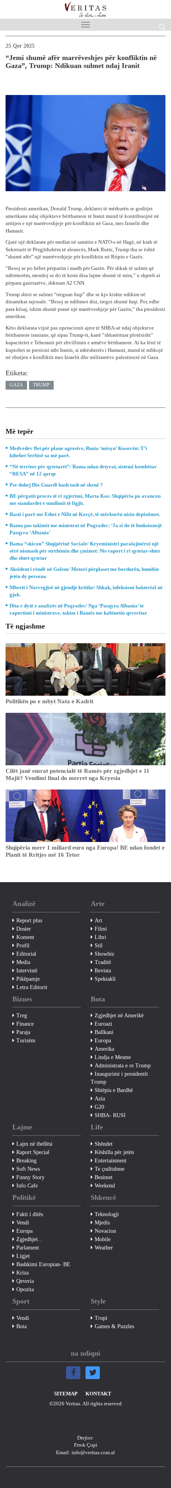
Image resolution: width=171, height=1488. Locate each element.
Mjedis (102, 1223)
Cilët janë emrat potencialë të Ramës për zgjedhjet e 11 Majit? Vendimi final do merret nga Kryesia (78, 774)
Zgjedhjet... (29, 1239)
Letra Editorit (31, 987)
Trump (41, 385)
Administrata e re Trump (123, 1066)
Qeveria (25, 1281)
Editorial (26, 954)
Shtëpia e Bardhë (114, 1090)
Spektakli (105, 979)
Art (98, 920)
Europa (103, 1041)
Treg (21, 1016)
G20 (99, 1107)
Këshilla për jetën (114, 1152)
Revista (103, 971)
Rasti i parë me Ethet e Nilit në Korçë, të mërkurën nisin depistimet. (85, 514)
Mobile (103, 1239)
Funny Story (30, 1177)
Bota (21, 1326)
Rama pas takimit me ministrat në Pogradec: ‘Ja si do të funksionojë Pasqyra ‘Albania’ (86, 528)
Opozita (25, 1289)
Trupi (101, 1318)
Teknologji (107, 1214)
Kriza (22, 1273)
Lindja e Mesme (113, 1057)
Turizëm (25, 1041)
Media (23, 962)
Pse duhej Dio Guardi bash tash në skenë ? (56, 485)
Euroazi (103, 1024)
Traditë (103, 962)
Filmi (101, 929)
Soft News (28, 1169)
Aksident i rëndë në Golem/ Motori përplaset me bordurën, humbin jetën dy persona (84, 572)
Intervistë (26, 971)
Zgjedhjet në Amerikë (119, 1016)
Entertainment (110, 1161)
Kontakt (98, 1394)
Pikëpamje (28, 979)
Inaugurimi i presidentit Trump (119, 1078)
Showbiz (104, 954)
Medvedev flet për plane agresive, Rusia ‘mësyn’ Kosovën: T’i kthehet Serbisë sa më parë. (78, 451)
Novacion (105, 1231)
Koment (25, 937)
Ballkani (104, 1032)
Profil (22, 946)
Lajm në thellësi (34, 1144)
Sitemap (66, 1394)
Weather (104, 1248)
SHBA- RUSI (110, 1115)
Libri (100, 937)
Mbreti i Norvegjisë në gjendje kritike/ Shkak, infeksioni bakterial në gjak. (86, 591)
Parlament (27, 1248)
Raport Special (32, 1152)
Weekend (105, 1186)
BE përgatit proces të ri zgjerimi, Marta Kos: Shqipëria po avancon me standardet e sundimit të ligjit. (85, 499)
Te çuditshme (109, 1169)
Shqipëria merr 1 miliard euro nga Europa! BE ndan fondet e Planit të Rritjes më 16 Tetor (85, 851)
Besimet (104, 1177)
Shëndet (104, 1144)
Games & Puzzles (114, 1326)
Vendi (22, 1223)
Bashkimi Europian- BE (43, 1264)
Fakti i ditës (29, 1214)
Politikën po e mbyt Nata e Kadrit (49, 701)
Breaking (26, 1161)
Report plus (29, 920)
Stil (99, 946)
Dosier (23, 929)
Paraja (23, 1032)
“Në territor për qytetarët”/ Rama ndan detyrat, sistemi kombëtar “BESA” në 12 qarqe (83, 470)
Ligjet (23, 1256)
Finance (25, 1024)
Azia (100, 1099)
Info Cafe (27, 1186)
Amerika (104, 1049)
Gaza (16, 385)
